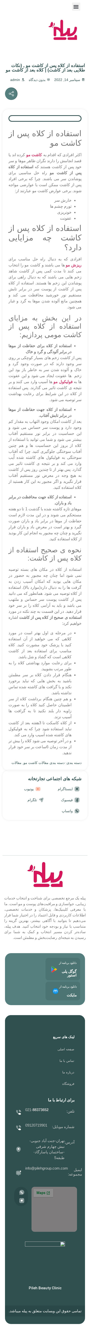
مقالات (17, 763)
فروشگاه (68, 1084)
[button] (76, 6)
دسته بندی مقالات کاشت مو (44, 763)
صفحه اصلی (66, 1049)
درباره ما (68, 1072)
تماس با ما (67, 1061)
